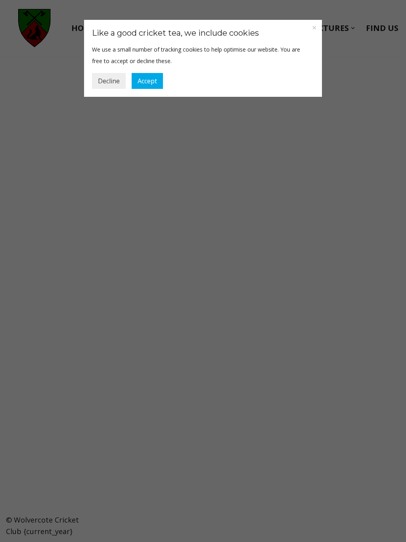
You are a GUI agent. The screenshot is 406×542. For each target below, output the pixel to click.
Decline (109, 81)
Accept (147, 81)
